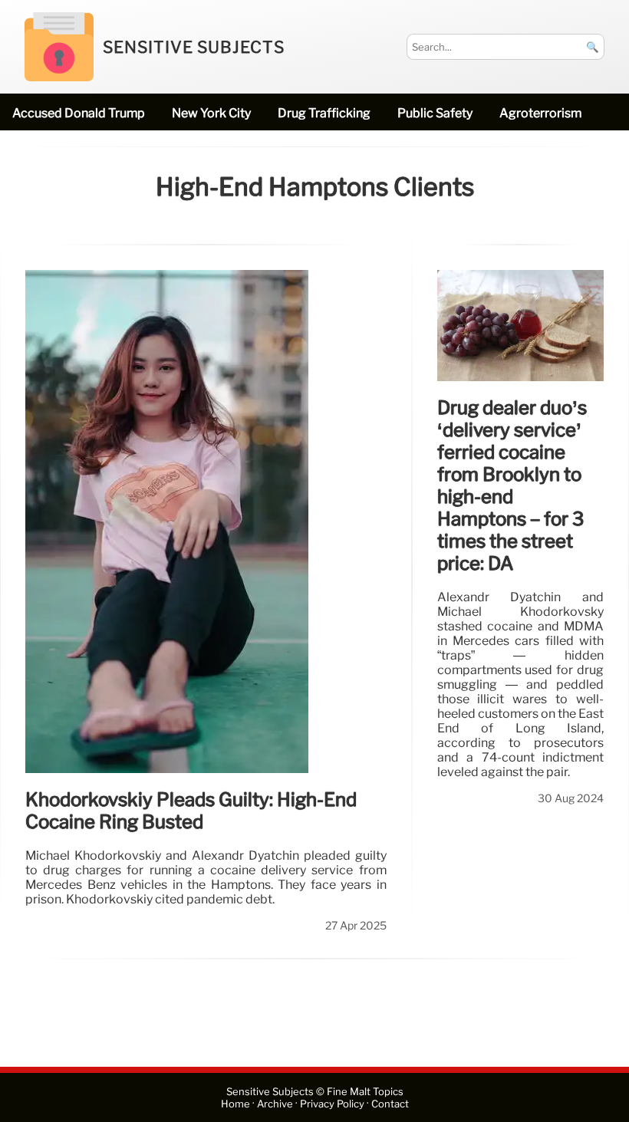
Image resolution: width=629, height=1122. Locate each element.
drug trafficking (324, 113)
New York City (211, 113)
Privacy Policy (332, 1104)
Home (235, 1104)
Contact (390, 1104)
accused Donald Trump (78, 113)
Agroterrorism (540, 113)
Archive (275, 1104)
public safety (435, 113)
